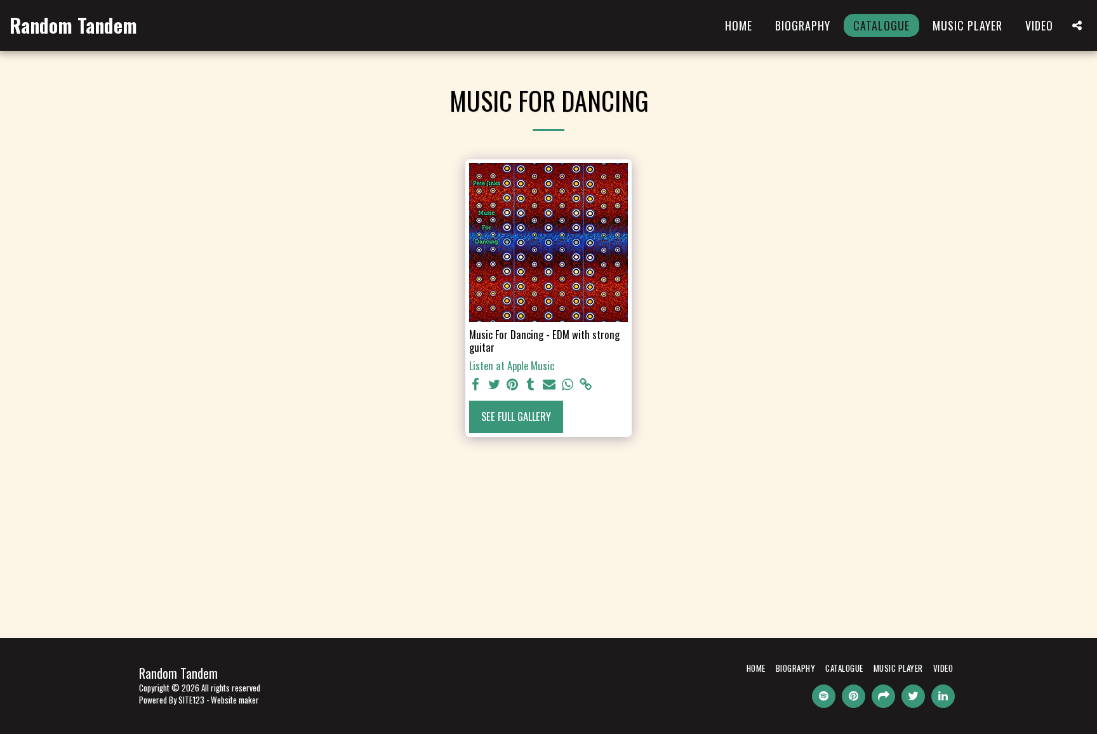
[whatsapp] (567, 384)
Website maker (235, 699)
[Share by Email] (549, 384)
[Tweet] (494, 384)
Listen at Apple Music (511, 366)
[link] (585, 384)
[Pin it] (512, 384)
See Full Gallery (516, 416)
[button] (1077, 25)
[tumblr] (531, 384)
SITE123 (191, 699)
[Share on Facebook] (475, 384)
